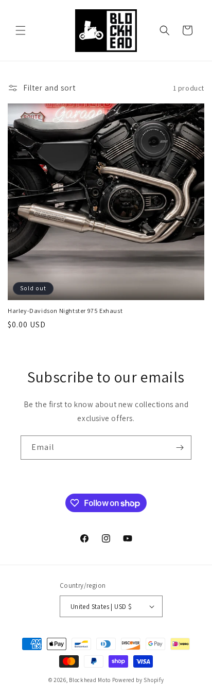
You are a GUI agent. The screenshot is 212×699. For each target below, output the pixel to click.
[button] (20, 30)
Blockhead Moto (90, 680)
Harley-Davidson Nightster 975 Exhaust (65, 310)
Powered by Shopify (138, 680)
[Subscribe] (179, 447)
